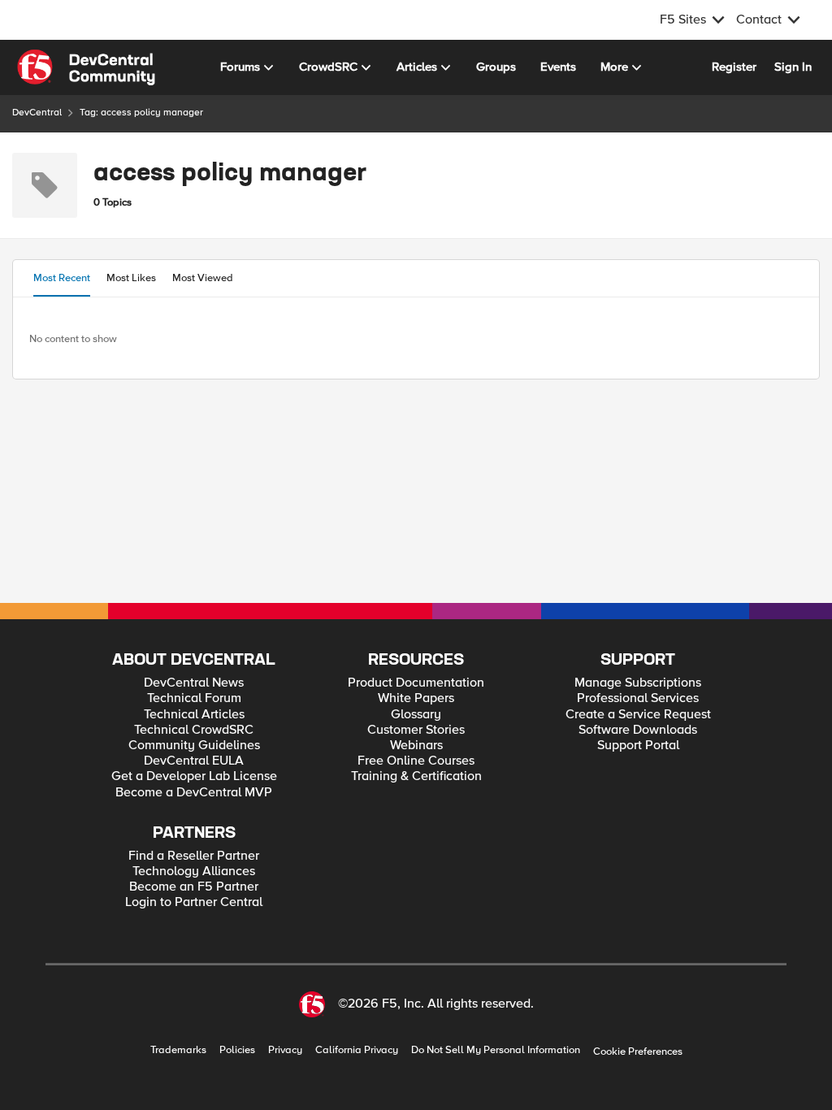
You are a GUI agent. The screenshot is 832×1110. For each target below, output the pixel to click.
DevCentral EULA (194, 761)
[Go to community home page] (86, 67)
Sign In (793, 66)
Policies (237, 1050)
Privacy (285, 1050)
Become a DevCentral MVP (193, 792)
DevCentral (37, 112)
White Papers (416, 698)
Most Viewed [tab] (202, 277)
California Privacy (356, 1050)
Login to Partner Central (193, 902)
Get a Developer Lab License (194, 776)
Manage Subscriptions (637, 683)
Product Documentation (416, 683)
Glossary (416, 714)
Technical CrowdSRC (194, 730)
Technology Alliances (193, 871)
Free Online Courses (416, 761)
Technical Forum (194, 698)
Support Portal (638, 745)
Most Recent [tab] (61, 277)
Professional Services (638, 698)
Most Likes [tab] (131, 277)
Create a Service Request (638, 714)
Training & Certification (416, 776)
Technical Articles (194, 714)
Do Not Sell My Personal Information (495, 1050)
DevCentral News (194, 683)
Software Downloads (637, 730)
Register (734, 66)
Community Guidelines (194, 745)
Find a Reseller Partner (193, 856)
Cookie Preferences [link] (637, 1051)
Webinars (416, 745)
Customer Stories (416, 730)
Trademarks (178, 1050)
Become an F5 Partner (193, 887)
